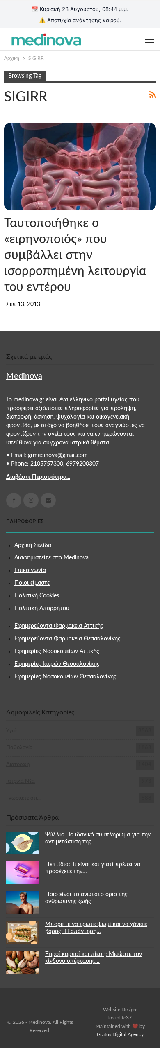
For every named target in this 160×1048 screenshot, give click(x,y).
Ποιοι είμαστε (32, 583)
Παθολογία (19, 748)
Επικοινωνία (30, 570)
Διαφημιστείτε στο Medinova (51, 558)
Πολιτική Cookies (36, 596)
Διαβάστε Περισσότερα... (38, 477)
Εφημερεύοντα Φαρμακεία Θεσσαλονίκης (67, 639)
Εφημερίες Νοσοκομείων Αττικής (56, 651)
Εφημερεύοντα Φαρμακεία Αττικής (58, 626)
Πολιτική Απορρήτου (41, 608)
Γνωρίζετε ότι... (23, 798)
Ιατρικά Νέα (20, 781)
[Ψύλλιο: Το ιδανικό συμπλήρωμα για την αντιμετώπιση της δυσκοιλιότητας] (22, 843)
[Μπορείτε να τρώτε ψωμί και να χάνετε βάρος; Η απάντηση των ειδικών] (22, 932)
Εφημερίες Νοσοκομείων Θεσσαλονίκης (65, 677)
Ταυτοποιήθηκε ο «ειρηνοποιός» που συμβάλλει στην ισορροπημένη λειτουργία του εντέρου (75, 255)
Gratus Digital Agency (120, 1034)
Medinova (24, 376)
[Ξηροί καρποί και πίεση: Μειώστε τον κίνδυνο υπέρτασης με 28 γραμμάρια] (22, 962)
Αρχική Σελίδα (32, 545)
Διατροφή (18, 764)
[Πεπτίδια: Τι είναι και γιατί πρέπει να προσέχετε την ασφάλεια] (22, 872)
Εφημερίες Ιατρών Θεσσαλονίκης (57, 664)
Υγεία (12, 731)
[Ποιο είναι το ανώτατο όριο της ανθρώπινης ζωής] (22, 902)
